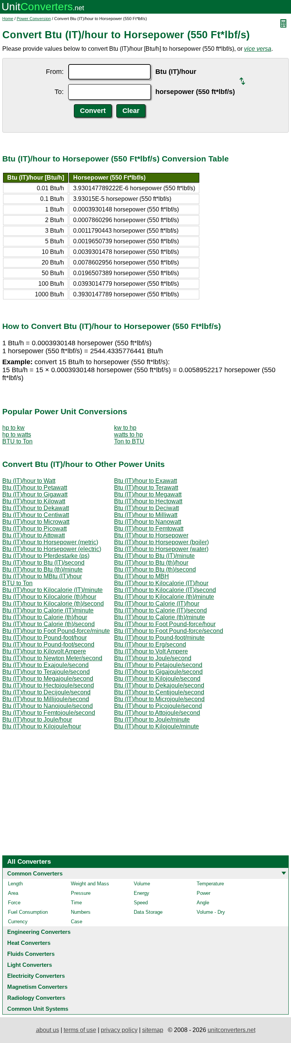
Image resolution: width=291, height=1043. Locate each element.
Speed (141, 902)
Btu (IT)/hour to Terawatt (146, 487)
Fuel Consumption (28, 912)
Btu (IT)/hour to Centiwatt (35, 515)
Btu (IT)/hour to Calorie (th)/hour (44, 617)
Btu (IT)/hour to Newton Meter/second (52, 658)
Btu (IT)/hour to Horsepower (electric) (51, 549)
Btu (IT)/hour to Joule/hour (37, 719)
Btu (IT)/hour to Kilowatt (33, 501)
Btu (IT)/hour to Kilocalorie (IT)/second (165, 590)
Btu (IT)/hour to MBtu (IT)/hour (42, 576)
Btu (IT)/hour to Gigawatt (34, 494)
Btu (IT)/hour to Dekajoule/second (159, 685)
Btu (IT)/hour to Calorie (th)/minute (159, 617)
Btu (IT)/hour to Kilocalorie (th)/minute (164, 597)
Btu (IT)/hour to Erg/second (150, 644)
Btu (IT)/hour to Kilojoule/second (157, 678)
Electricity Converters (36, 976)
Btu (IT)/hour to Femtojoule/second (48, 712)
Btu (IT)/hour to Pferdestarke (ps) (45, 556)
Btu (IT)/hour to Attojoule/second (157, 712)
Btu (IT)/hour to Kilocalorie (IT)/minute (52, 590)
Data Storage (148, 912)
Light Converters (29, 965)
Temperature (210, 883)
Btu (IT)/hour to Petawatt (34, 487)
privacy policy (119, 1030)
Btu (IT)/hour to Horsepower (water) (161, 549)
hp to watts (16, 434)
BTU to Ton (17, 441)
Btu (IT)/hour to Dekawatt (35, 508)
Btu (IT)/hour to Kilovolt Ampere (44, 651)
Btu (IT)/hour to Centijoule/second (159, 692)
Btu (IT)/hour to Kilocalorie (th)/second (53, 603)
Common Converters (35, 873)
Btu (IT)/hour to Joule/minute (152, 719)
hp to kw (13, 427)
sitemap (152, 1030)
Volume (142, 883)
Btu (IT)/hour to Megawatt (147, 494)
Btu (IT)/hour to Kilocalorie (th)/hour (49, 597)
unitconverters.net (231, 1030)
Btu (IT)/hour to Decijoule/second (46, 692)
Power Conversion (34, 18)
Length (15, 883)
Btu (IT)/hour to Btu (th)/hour (151, 562)
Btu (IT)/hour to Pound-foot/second (48, 644)
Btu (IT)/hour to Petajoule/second (158, 665)
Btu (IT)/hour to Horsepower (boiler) (161, 542)
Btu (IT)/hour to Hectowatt (148, 501)
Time (76, 902)
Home (7, 18)
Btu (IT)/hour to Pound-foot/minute (159, 637)
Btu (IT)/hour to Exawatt (145, 481)
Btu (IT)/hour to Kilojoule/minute (156, 726)
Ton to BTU (129, 441)
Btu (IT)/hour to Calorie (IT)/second (160, 610)
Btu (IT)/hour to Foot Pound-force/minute (56, 631)
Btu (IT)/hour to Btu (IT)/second (43, 562)
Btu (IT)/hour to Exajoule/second (45, 665)
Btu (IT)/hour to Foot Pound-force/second (168, 631)
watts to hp (128, 434)
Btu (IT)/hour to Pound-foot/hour (44, 637)
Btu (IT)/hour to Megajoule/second (47, 678)
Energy (141, 893)
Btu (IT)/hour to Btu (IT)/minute (154, 556)
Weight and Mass (90, 883)
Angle (203, 902)
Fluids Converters (31, 954)
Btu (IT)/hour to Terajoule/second (46, 672)
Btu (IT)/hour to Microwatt (35, 521)
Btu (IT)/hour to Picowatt (34, 528)
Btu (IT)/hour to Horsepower (151, 535)
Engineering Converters (38, 932)
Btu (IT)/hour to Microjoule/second (159, 699)
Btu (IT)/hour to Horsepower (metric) (50, 542)
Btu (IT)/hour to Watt (28, 481)
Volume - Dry (211, 912)
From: (55, 71)
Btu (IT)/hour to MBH (141, 576)
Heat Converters (28, 943)
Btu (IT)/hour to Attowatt (33, 535)
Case (76, 921)
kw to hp (125, 427)
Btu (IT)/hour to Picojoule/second (158, 706)
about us (47, 1030)
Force (14, 902)
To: (59, 92)
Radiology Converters (36, 997)
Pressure (81, 893)
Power (203, 893)
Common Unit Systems (37, 1008)
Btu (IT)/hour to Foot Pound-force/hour (165, 624)
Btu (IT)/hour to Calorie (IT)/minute (48, 610)
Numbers (81, 912)
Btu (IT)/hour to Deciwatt (146, 508)
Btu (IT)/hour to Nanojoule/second (47, 706)
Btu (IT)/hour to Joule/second (152, 658)
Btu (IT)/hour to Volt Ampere (151, 651)
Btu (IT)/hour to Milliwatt (145, 515)
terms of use (80, 1030)
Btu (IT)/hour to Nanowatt (147, 521)
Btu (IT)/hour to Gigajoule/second (158, 672)
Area (13, 893)
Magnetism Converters (37, 986)
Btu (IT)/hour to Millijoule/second (45, 699)
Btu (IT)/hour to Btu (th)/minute (42, 569)
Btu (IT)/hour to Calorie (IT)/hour (156, 603)
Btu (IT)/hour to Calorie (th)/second (48, 624)
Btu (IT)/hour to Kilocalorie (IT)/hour (161, 583)
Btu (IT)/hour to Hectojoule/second (48, 685)
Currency (18, 921)
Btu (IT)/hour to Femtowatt (148, 528)
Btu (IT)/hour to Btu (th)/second (155, 569)
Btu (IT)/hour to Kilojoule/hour (41, 726)
